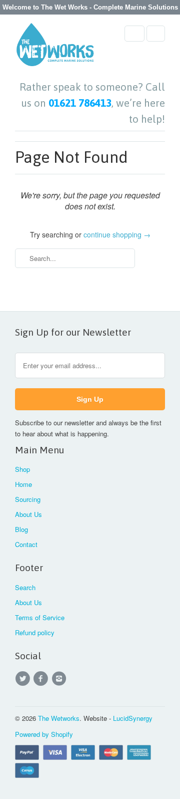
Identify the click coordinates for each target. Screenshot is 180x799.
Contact (26, 544)
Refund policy (34, 632)
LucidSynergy (132, 718)
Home (23, 484)
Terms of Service (39, 617)
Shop (22, 469)
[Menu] (134, 34)
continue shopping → (117, 234)
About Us (28, 514)
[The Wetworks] (55, 47)
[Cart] (155, 34)
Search (25, 587)
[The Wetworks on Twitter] (24, 678)
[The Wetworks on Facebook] (42, 678)
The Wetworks (59, 718)
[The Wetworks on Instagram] (61, 678)
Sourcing (27, 499)
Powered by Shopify (44, 734)
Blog (21, 529)
